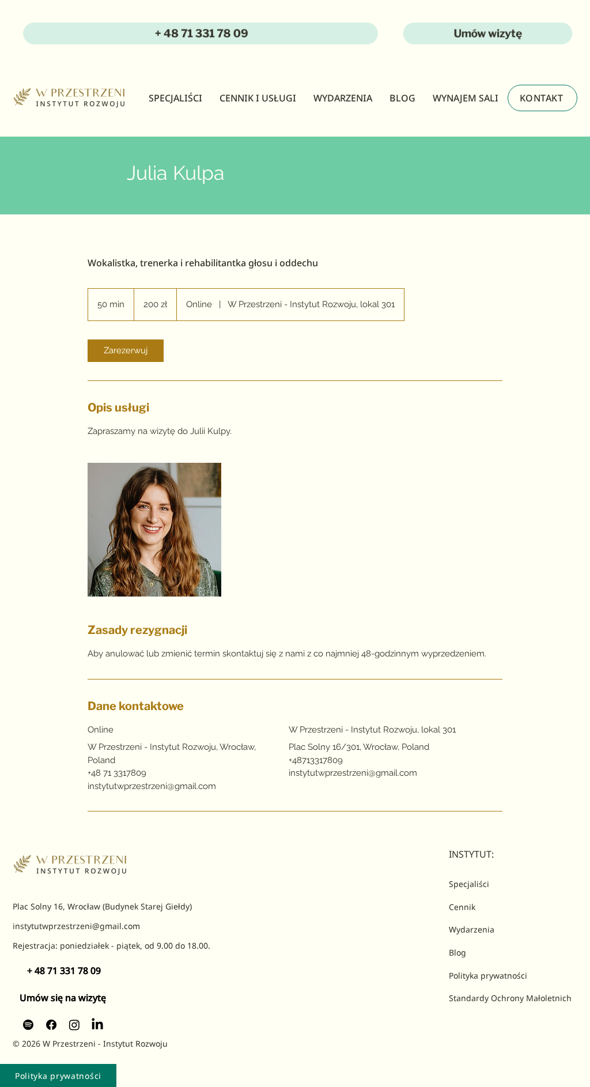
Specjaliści (469, 883)
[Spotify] (28, 1025)
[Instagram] (74, 1025)
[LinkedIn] (97, 1025)
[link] (126, 350)
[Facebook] (51, 1025)
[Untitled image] (154, 530)
